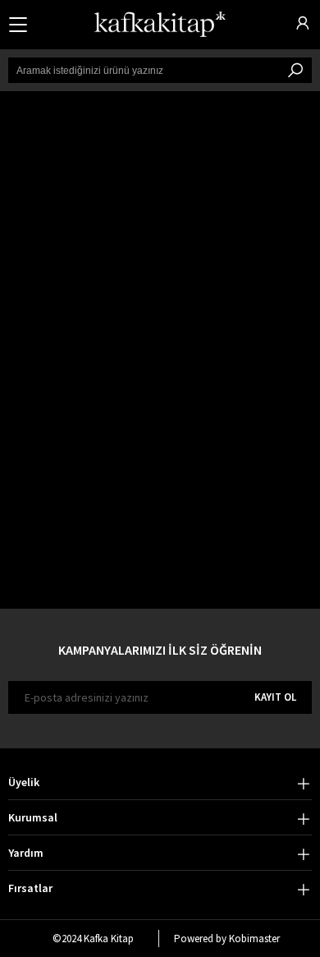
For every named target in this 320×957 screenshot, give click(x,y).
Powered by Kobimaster (227, 938)
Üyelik (23, 782)
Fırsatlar (30, 888)
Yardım (25, 852)
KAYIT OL (275, 697)
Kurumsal (32, 817)
